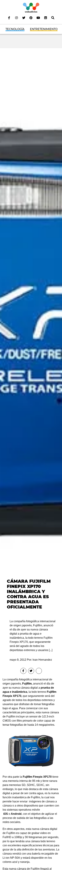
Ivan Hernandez (42, 659)
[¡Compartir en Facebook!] (23, 671)
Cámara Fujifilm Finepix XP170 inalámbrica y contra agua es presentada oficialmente (29, 594)
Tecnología (15, 29)
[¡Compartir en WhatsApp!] (39, 671)
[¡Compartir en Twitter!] (31, 671)
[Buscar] (53, 18)
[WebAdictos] (31, 7)
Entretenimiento (44, 29)
